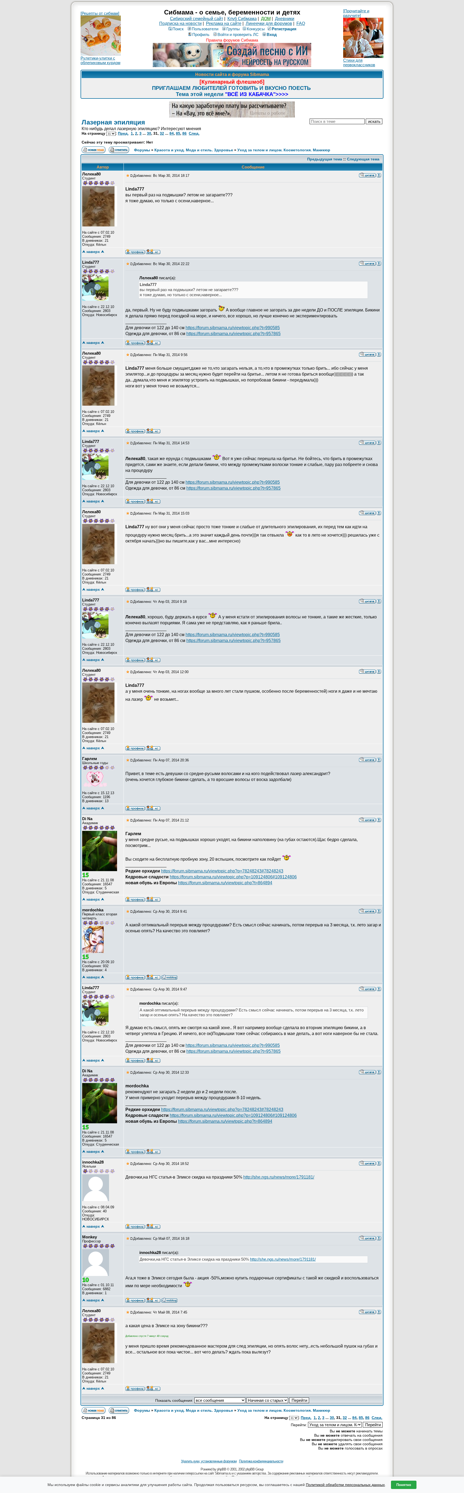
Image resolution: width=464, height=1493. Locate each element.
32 (162, 133)
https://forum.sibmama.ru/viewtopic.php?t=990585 (233, 327)
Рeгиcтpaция (284, 29)
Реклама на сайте (223, 23)
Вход (272, 34)
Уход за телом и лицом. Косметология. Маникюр (283, 150)
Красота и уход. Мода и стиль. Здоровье (193, 150)
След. (194, 133)
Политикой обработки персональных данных (345, 1485)
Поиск (178, 29)
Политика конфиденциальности (261, 1461)
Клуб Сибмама (242, 18)
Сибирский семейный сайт (196, 18)
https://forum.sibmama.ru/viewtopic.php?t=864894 (225, 883)
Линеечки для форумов (269, 23)
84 (171, 133)
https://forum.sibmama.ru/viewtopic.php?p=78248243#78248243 (222, 871)
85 (178, 133)
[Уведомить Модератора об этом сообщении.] (379, 175)
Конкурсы (256, 29)
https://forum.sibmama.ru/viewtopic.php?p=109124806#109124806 (233, 877)
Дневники (284, 18)
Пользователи (205, 29)
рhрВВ (221, 1469)
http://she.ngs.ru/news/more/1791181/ (278, 1177)
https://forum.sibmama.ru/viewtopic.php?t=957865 (233, 333)
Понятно (403, 1485)
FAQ (300, 23)
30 (149, 133)
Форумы (142, 150)
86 (184, 133)
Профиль (200, 34)
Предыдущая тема (324, 159)
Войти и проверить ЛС (238, 34)
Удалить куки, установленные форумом (209, 1461)
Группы (233, 29)
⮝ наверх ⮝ (93, 252)
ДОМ (266, 18)
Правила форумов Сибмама (232, 40)
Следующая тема (363, 159)
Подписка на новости (180, 23)
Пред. (123, 133)
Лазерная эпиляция (113, 122)
